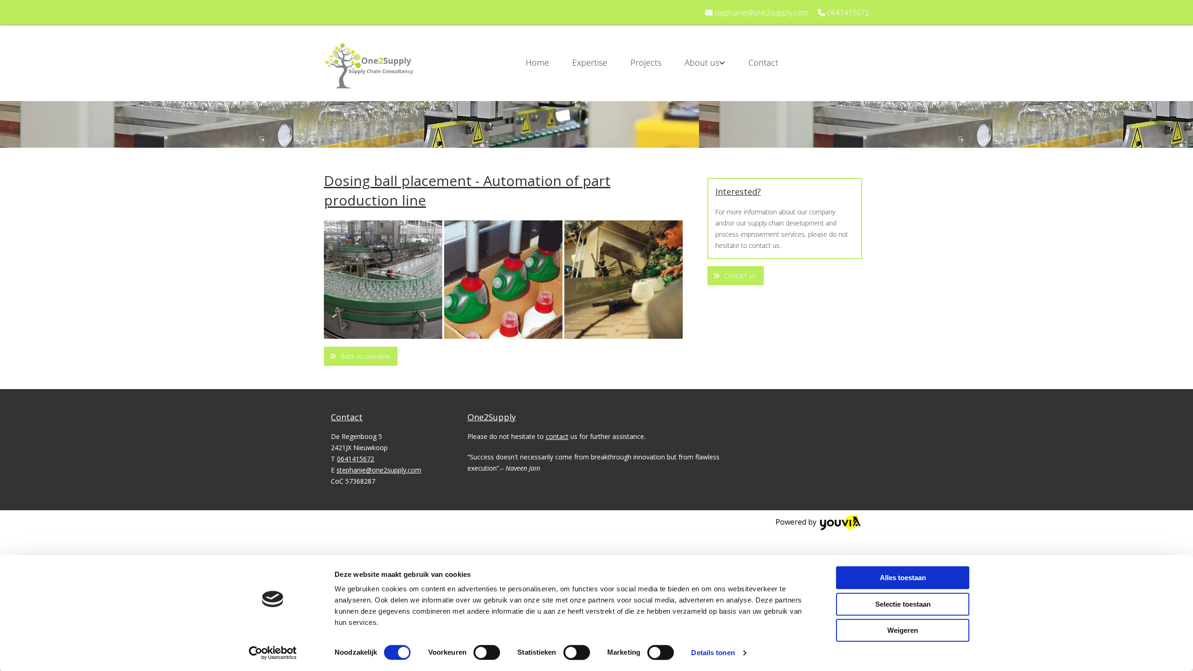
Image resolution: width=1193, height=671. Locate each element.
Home (537, 62)
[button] (361, 356)
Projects (646, 62)
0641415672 (848, 12)
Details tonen (712, 653)
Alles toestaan (903, 578)
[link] (693, 62)
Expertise (589, 62)
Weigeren (902, 630)
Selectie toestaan (903, 604)
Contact (763, 62)
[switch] (486, 652)
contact (557, 436)
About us (702, 62)
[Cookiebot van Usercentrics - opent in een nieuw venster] (273, 653)
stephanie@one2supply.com (761, 12)
